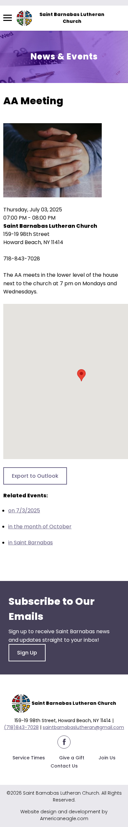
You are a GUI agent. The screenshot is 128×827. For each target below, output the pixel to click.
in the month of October (40, 526)
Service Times (28, 757)
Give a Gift (71, 757)
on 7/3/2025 (24, 510)
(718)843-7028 (21, 727)
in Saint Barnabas (30, 542)
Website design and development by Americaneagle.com (64, 815)
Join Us (107, 757)
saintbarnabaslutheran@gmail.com (83, 727)
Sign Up (27, 652)
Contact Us (64, 766)
